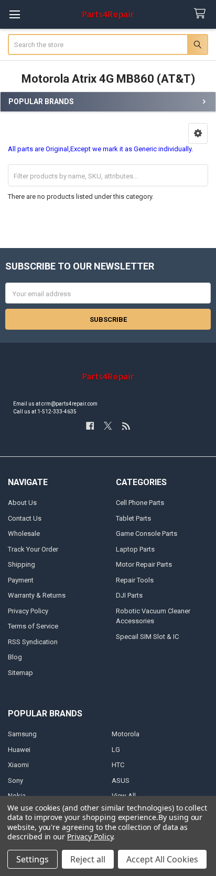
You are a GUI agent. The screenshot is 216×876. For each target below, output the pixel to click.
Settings (32, 859)
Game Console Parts (146, 533)
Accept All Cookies (162, 859)
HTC (118, 765)
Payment (21, 580)
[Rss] (126, 425)
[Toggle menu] (14, 14)
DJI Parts (129, 595)
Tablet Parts (133, 518)
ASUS (120, 780)
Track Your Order (33, 549)
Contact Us (24, 518)
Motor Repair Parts (144, 564)
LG (116, 750)
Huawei (19, 750)
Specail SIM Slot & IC (147, 637)
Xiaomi (18, 765)
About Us (22, 503)
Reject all (87, 859)
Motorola (125, 734)
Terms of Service (33, 626)
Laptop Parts (135, 549)
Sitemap (20, 673)
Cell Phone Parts (140, 503)
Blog (15, 657)
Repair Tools (135, 580)
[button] (198, 133)
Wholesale (24, 533)
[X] (107, 425)
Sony (15, 780)
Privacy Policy (28, 611)
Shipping (21, 564)
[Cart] (202, 14)
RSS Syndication (33, 642)
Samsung (22, 734)
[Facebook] (90, 425)
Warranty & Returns (37, 595)
